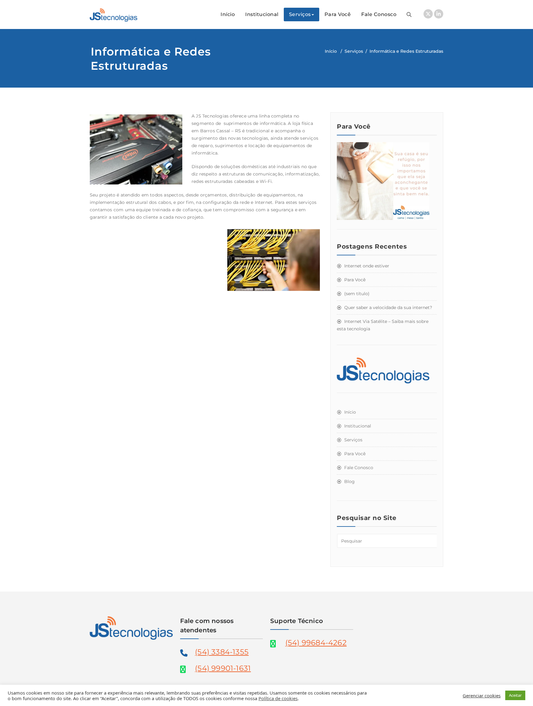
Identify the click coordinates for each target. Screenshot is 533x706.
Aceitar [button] (515, 695)
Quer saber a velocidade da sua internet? (388, 307)
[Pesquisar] (409, 14)
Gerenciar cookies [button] (482, 695)
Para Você (337, 14)
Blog (349, 481)
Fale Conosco (378, 14)
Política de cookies (278, 698)
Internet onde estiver (366, 266)
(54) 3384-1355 (222, 651)
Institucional (262, 14)
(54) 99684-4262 (316, 642)
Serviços (300, 14)
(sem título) (357, 293)
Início (228, 14)
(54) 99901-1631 (223, 668)
